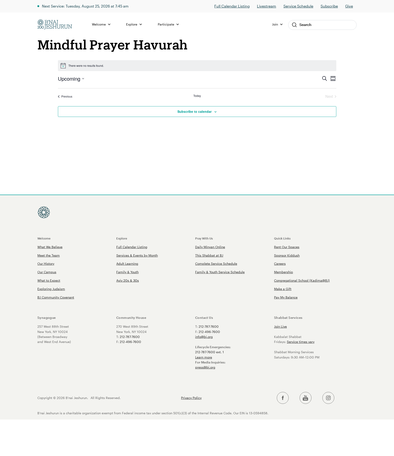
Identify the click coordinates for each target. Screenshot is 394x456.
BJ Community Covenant (55, 297)
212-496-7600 (130, 342)
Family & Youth (127, 272)
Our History (45, 263)
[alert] (197, 65)
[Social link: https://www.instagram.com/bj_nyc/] (328, 398)
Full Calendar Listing (232, 6)
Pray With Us (204, 238)
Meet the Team (48, 255)
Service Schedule (298, 6)
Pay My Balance (286, 297)
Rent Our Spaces (286, 247)
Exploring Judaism (51, 289)
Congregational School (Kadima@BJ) (302, 280)
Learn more (203, 357)
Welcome (44, 238)
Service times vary (300, 342)
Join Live (280, 326)
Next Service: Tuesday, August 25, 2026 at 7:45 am (85, 6)
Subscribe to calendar (194, 111)
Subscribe (329, 6)
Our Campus (46, 272)
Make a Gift (282, 289)
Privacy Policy (191, 398)
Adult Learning (127, 263)
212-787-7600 (130, 337)
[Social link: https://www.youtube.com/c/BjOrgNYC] (305, 398)
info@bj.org (204, 337)
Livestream (266, 6)
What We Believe (49, 247)
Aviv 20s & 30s (127, 280)
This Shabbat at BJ (209, 255)
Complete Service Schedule (216, 263)
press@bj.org (205, 367)
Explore (121, 238)
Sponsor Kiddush (287, 255)
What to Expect (48, 280)
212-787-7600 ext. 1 (209, 352)
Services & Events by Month (137, 255)
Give (349, 6)
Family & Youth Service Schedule (220, 272)
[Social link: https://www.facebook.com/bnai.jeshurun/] (283, 398)
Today (197, 96)
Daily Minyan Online (210, 247)
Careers (280, 263)
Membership (283, 272)
